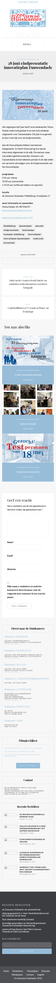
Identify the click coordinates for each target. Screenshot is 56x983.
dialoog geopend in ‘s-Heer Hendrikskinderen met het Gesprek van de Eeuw (33, 828)
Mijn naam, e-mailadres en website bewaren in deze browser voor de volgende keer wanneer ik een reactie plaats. (26, 591)
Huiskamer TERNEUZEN (17, 706)
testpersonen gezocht (28, 471)
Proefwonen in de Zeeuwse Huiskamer (23, 748)
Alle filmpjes (28, 765)
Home (6, 971)
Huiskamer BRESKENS (16, 636)
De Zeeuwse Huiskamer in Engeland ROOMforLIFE (22, 755)
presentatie (9, 242)
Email (10, 555)
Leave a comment (28, 254)
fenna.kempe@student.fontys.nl (17, 210)
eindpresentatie (11, 230)
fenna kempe (28, 230)
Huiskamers (17, 971)
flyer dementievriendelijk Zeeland (18, 919)
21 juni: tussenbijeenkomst (28, 374)
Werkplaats (17, 974)
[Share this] (21, 261)
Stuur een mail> (12, 644)
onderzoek (38, 238)
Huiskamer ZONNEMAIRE (18, 689)
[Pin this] (34, 261)
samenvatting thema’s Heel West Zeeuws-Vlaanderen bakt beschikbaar (35, 869)
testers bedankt (28, 423)
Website (11, 569)
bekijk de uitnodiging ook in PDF (17, 217)
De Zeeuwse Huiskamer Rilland (19, 751)
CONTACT (23, 1)
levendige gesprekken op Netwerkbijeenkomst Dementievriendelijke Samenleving (32, 856)
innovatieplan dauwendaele (17, 238)
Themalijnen (32, 971)
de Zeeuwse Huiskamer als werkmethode (32, 815)
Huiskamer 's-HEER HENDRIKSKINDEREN (26, 678)
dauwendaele (25, 226)
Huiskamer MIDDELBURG (28, 59)
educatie (39, 226)
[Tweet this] (26, 261)
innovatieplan (34, 234)
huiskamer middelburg (14, 234)
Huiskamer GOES (13, 720)
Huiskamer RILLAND (15, 664)
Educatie (45, 971)
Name (10, 542)
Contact (30, 974)
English (40, 974)
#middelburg (10, 226)
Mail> (31, 794)
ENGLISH (33, 1)
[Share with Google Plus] (30, 261)
